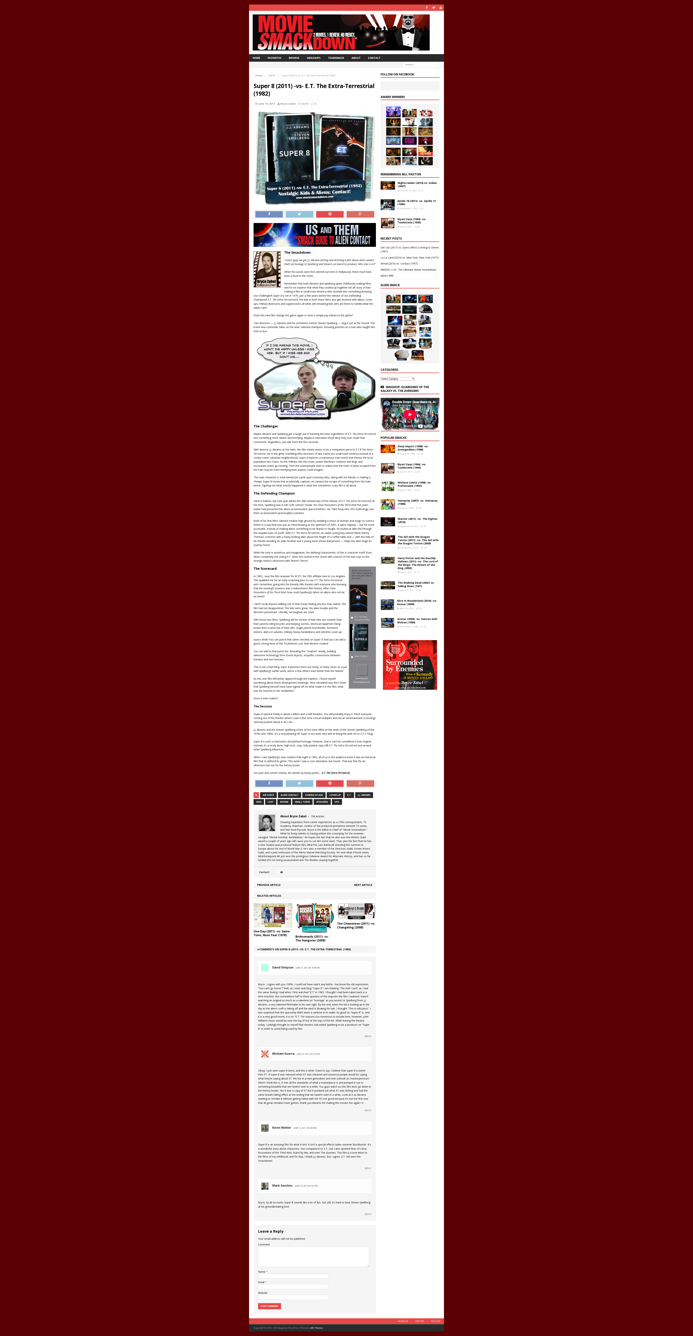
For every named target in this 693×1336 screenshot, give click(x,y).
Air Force (268, 795)
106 (421, 453)
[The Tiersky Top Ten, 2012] (409, 141)
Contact (374, 58)
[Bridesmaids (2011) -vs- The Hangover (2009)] (314, 931)
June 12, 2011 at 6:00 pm (305, 1128)
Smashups (314, 58)
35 (425, 526)
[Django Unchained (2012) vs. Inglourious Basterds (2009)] (393, 152)
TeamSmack (336, 58)
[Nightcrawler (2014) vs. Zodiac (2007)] (388, 187)
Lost (271, 801)
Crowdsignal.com (361, 682)
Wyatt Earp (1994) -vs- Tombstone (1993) (411, 220)
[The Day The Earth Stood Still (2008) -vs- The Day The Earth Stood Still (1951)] (425, 343)
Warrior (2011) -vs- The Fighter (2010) (418, 520)
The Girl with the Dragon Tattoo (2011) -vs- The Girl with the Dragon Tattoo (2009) (418, 540)
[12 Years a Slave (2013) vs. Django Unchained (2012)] (393, 131)
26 (420, 608)
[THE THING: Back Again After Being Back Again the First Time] (425, 309)
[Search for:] (421, 64)
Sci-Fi (305, 103)
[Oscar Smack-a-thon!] (393, 141)
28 (420, 590)
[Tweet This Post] (299, 214)
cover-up (335, 795)
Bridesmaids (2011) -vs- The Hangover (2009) (312, 938)
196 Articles (317, 816)
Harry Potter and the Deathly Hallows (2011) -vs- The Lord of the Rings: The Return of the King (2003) (418, 563)
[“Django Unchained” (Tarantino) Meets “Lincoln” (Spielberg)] (425, 151)
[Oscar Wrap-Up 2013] (425, 131)
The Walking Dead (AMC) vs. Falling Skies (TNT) (416, 584)
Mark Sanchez (282, 1186)
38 (420, 508)
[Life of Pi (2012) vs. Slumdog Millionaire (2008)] (409, 161)
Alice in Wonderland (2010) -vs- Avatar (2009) (417, 602)
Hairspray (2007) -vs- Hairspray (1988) (418, 502)
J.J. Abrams (364, 795)
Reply (368, 1036)
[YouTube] (441, 8)
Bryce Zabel (288, 103)
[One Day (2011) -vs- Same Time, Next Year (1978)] (273, 925)
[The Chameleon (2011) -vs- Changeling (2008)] (356, 918)
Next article (363, 885)
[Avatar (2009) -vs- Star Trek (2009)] (424, 320)
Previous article (269, 885)
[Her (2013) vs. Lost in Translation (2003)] (425, 113)
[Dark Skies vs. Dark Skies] (409, 309)
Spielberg (322, 801)
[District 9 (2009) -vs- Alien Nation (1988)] (410, 331)
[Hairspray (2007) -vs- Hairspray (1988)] (388, 508)
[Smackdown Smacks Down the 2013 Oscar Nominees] (425, 141)
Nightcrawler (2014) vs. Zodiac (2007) (417, 184)
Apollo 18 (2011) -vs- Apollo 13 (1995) (416, 202)
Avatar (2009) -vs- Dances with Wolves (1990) (417, 620)
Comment (264, 1244)
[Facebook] (427, 8)
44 (418, 490)
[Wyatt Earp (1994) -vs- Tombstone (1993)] (388, 226)
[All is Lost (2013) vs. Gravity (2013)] (425, 122)
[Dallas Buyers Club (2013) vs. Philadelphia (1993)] (409, 122)
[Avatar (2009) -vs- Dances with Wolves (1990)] (388, 626)
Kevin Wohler (281, 1128)
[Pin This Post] (330, 214)
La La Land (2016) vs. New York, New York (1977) (410, 257)
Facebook (403, 1321)
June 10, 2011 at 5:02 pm (306, 1186)
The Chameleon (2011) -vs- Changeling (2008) (356, 925)
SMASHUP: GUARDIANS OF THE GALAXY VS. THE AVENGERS (405, 389)
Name (262, 1271)
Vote (362, 670)
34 (425, 547)
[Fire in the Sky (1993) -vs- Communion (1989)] (409, 343)
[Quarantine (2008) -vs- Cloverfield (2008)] (410, 320)
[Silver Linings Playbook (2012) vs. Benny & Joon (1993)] (393, 161)
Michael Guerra (283, 1054)
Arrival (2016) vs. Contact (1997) (399, 263)
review (284, 801)
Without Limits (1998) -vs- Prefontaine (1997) (415, 484)
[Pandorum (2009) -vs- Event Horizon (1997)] (394, 331)
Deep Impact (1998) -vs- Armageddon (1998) (413, 448)
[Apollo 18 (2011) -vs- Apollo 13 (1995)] (388, 208)
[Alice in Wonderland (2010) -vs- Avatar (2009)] (387, 608)
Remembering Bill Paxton (401, 174)
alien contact (289, 795)
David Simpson (282, 967)
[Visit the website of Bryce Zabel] (281, 872)
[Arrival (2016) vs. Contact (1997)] (409, 113)
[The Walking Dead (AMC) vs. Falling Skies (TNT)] (393, 309)
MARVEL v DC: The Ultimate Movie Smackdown (408, 269)
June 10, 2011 (266, 103)
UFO (337, 801)
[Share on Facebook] (269, 214)
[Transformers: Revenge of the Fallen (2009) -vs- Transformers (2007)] (394, 343)
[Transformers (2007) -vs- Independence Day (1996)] (418, 355)
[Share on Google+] (360, 214)
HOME (256, 58)
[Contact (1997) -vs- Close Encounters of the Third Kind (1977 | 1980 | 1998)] (425, 331)
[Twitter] (434, 8)
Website (262, 1293)
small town (302, 801)
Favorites (274, 58)
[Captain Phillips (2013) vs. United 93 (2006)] (409, 131)
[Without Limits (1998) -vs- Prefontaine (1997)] (388, 489)
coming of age (314, 795)
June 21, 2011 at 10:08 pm (308, 968)
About (356, 58)
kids (258, 801)
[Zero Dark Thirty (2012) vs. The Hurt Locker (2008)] (409, 152)
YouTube (435, 1321)
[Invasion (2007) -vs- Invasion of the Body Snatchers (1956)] (402, 355)
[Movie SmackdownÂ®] (346, 32)
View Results (361, 678)
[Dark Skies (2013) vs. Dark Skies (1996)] (409, 299)
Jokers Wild (387, 275)
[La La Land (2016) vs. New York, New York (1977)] (393, 111)
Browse (294, 58)
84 (419, 226)
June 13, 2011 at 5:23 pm (308, 1054)
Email (261, 1282)
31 (418, 572)
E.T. (349, 795)
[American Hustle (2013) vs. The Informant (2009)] (393, 122)
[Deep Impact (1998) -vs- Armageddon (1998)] (388, 451)
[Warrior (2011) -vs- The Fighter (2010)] (388, 524)
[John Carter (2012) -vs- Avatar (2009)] (425, 299)
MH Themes (317, 1328)
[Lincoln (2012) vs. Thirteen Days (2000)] (425, 161)
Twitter (419, 1321)
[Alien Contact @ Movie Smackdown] (395, 320)
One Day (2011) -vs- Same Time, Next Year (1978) (272, 933)
